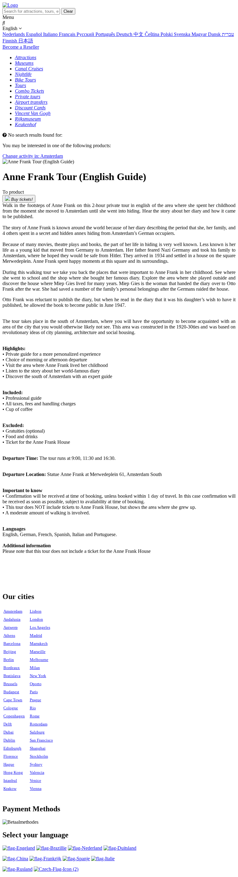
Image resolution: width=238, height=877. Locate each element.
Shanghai (38, 748)
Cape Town (12, 700)
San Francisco (41, 740)
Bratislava (11, 675)
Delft (7, 724)
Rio (33, 708)
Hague (8, 764)
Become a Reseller (20, 47)
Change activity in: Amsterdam (32, 156)
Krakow (9, 788)
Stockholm (39, 756)
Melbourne (39, 659)
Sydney (36, 764)
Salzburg (37, 732)
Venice (35, 780)
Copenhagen (14, 716)
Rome (35, 716)
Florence (10, 756)
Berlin (8, 659)
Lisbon (36, 611)
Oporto (36, 683)
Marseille (38, 651)
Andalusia (11, 619)
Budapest (11, 692)
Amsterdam (12, 611)
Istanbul (10, 780)
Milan (35, 667)
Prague (35, 700)
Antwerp (10, 627)
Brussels (10, 683)
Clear (68, 11)
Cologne (10, 708)
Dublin (9, 740)
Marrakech (39, 643)
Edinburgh (12, 748)
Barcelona (11, 643)
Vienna (36, 788)
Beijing (9, 651)
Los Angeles (40, 627)
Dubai (8, 732)
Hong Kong (13, 772)
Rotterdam (38, 724)
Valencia (37, 772)
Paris (34, 692)
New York (38, 675)
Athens (9, 635)
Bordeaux (11, 667)
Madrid (36, 635)
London (36, 619)
